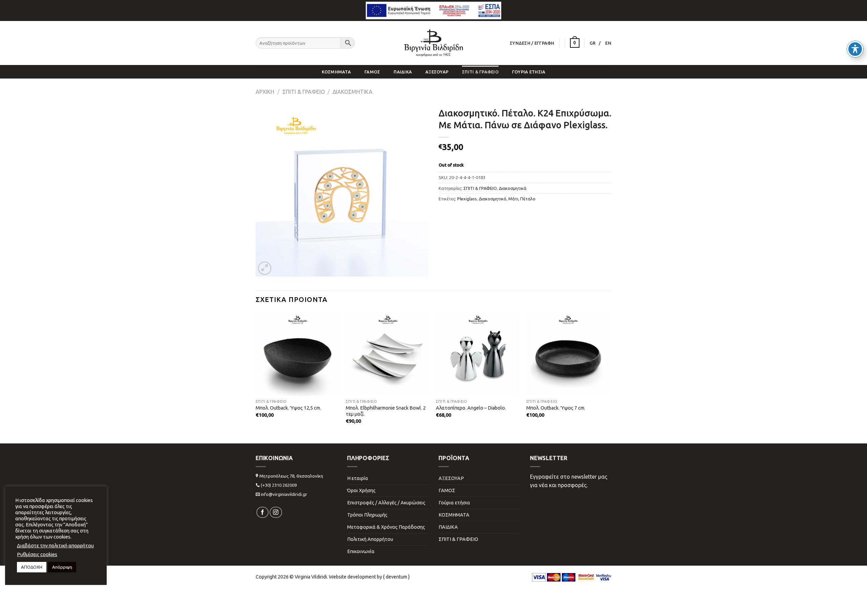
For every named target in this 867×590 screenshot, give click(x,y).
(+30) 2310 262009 (279, 485)
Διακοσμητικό (492, 198)
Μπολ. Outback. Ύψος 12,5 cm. (288, 408)
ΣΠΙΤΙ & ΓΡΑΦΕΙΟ (480, 71)
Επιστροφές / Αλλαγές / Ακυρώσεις (386, 502)
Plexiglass (467, 198)
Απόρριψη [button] (62, 567)
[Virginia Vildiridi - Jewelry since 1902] (433, 43)
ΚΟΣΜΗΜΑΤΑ (336, 71)
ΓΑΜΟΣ (372, 71)
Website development (352, 577)
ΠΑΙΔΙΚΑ (403, 71)
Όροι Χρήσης (361, 490)
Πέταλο (527, 198)
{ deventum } (396, 577)
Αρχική (265, 92)
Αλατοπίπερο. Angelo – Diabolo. (471, 408)
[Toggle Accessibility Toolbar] (855, 49)
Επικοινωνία (361, 551)
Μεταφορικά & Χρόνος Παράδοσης (386, 527)
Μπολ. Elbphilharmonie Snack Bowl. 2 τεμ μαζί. (386, 411)
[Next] (597, 360)
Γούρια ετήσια (528, 71)
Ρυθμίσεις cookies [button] (37, 554)
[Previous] (268, 360)
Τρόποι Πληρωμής (367, 515)
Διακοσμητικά (353, 92)
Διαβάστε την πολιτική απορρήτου (55, 545)
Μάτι (513, 198)
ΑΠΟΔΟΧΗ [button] (31, 567)
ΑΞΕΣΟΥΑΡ (436, 71)
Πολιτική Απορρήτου (370, 539)
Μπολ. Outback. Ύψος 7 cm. (555, 408)
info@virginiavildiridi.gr (284, 494)
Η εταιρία (357, 478)
